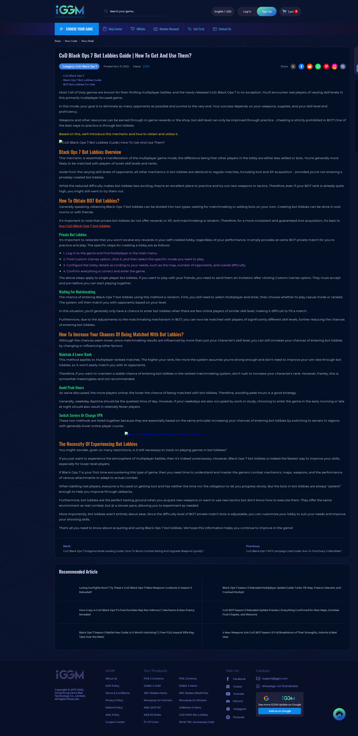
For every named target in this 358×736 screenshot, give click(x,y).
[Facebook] (301, 66)
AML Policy (112, 714)
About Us (111, 678)
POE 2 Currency (154, 678)
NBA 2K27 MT (152, 707)
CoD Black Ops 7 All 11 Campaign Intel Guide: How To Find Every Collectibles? (294, 551)
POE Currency (188, 678)
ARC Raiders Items (155, 693)
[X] (293, 66)
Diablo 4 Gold (152, 685)
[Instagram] (334, 66)
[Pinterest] (326, 66)
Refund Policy (114, 707)
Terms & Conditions (117, 693)
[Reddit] (310, 66)
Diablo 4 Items (188, 685)
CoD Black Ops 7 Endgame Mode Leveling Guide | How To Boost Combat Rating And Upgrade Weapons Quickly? (133, 551)
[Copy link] (343, 66)
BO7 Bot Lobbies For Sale (79, 84)
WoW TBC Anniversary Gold (196, 722)
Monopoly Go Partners (158, 700)
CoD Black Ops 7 (73, 75)
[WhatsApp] (318, 66)
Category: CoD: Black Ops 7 (80, 66)
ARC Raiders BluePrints (193, 693)
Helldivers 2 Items (190, 707)
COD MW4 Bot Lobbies (193, 714)
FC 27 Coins (151, 722)
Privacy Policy (114, 700)
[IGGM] (70, 17)
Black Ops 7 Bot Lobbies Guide (82, 80)
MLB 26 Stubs (152, 714)
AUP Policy (112, 685)
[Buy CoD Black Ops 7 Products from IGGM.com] (202, 434)
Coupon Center (115, 722)
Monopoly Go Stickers (193, 700)
